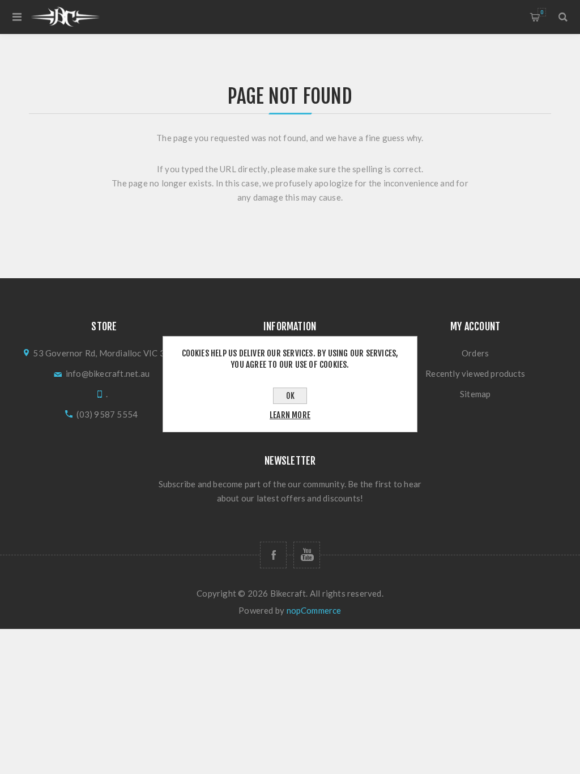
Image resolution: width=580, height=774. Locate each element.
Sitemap (475, 394)
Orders (475, 353)
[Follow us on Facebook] (273, 555)
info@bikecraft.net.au (108, 373)
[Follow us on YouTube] (306, 555)
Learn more (290, 415)
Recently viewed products (475, 373)
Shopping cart (541, 12)
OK (290, 396)
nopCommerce (314, 610)
